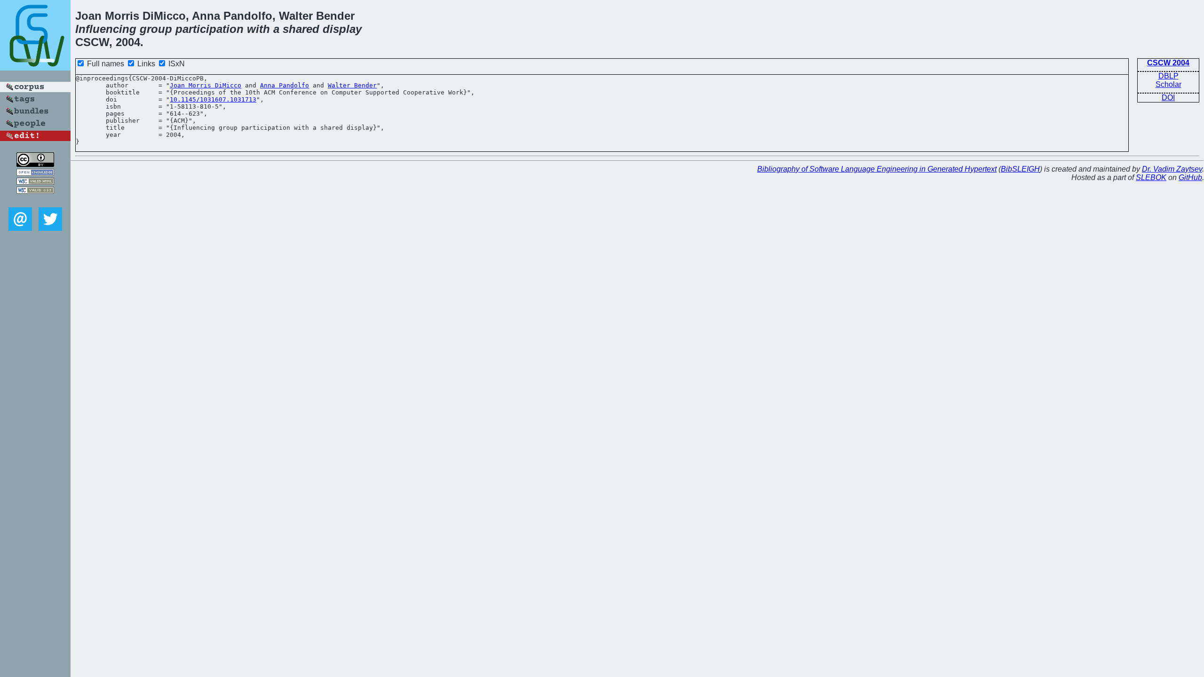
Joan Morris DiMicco (205, 85)
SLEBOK (1151, 177)
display (342, 29)
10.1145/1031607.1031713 (213, 99)
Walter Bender (352, 85)
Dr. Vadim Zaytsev (1172, 169)
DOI (1168, 98)
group (156, 29)
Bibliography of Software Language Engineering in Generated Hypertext (877, 169)
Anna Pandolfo (284, 85)
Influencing (105, 29)
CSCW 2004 (1168, 63)
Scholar (1168, 84)
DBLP (1168, 76)
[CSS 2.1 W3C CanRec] (35, 201)
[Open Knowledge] (35, 173)
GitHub (1190, 177)
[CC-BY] (35, 164)
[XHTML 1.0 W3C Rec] (35, 182)
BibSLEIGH (1020, 169)
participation (209, 29)
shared (301, 29)
